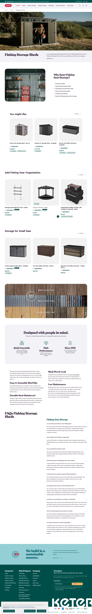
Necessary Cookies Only (30, 610)
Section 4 (72, 588)
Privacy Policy (6, 607)
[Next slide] (80, 113)
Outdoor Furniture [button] (60, 5)
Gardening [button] (51, 5)
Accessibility (63, 612)
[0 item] (86, 5)
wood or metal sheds (74, 374)
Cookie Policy (72, 612)
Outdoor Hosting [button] (42, 5)
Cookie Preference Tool (82, 612)
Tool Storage (70, 5)
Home (6, 10)
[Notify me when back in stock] (58, 216)
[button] (68, 588)
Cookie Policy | (13, 607)
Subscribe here (10, 1)
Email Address (57, 580)
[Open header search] (80, 5)
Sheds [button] (23, 5)
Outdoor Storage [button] (31, 5)
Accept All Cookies (41, 610)
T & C (45, 1)
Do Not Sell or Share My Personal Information (49, 612)
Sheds (11, 10)
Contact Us (78, 1)
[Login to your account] (83, 5)
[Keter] (8, 5)
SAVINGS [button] (18, 5)
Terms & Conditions (59, 589)
